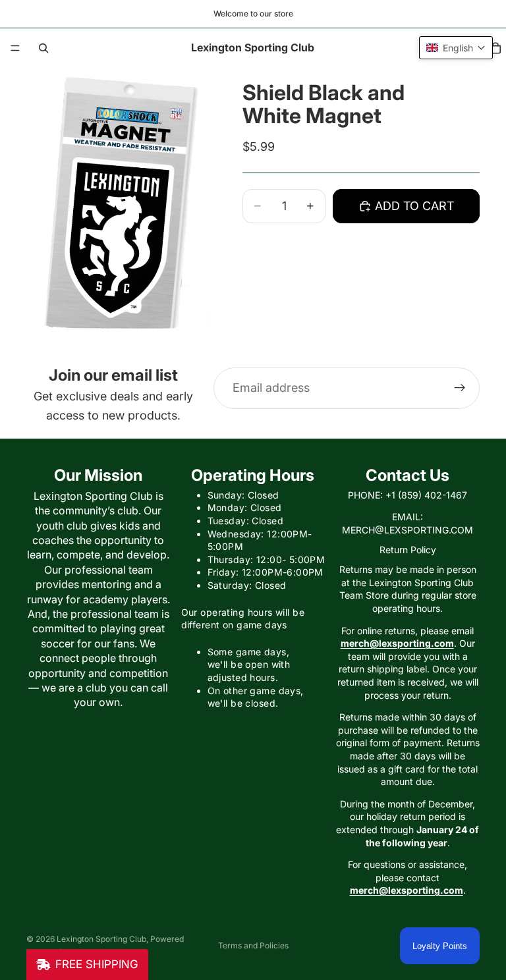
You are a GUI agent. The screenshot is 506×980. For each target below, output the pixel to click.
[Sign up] (460, 388)
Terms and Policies (253, 945)
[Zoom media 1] (118, 211)
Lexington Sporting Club (101, 939)
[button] (456, 48)
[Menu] (15, 48)
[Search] (43, 48)
